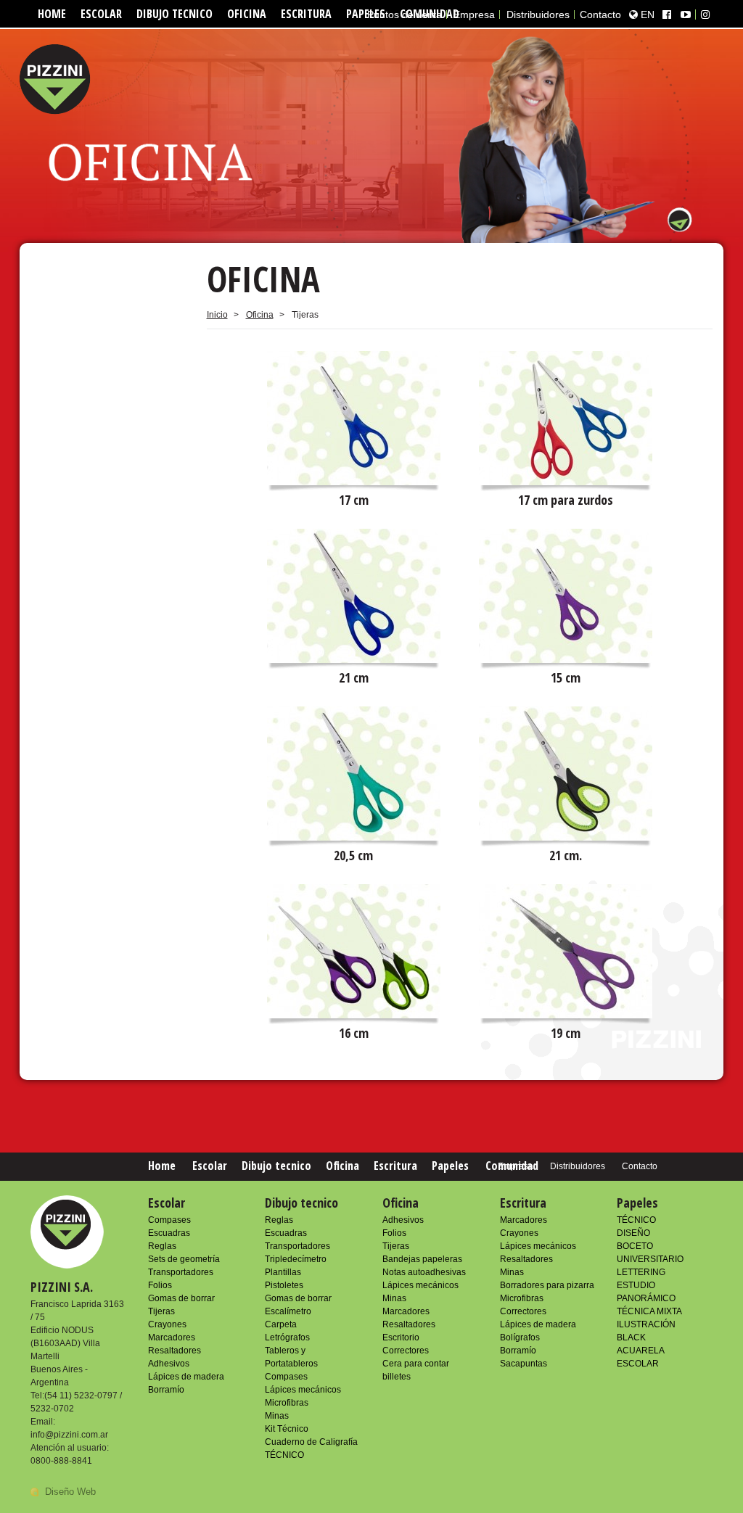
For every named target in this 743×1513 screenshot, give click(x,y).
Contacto (600, 14)
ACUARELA (641, 1350)
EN (646, 14)
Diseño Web (70, 1491)
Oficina (246, 14)
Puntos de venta (404, 14)
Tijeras (161, 1311)
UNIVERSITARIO (650, 1259)
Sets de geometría (184, 1259)
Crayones (167, 1324)
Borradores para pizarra (547, 1285)
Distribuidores (538, 14)
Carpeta (281, 1324)
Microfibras (286, 1403)
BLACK (631, 1337)
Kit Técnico (286, 1429)
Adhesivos (168, 1364)
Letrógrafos (287, 1337)
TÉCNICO (284, 1455)
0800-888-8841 (61, 1461)
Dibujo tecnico (174, 14)
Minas (277, 1416)
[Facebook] (667, 14)
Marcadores (171, 1337)
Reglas (162, 1246)
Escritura (306, 14)
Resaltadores (174, 1350)
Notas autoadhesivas (424, 1272)
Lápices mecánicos (303, 1390)
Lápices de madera (186, 1377)
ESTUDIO (636, 1285)
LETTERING (641, 1272)
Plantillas (283, 1272)
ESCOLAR (638, 1364)
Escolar (101, 14)
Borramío (166, 1390)
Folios (160, 1285)
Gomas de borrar (181, 1298)
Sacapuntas (523, 1364)
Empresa (474, 14)
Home (52, 14)
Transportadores (180, 1272)
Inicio (217, 315)
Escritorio (400, 1337)
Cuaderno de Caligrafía (311, 1442)
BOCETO (635, 1246)
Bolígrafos (520, 1337)
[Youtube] (685, 14)
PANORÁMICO (646, 1298)
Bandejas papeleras (422, 1259)
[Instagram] (705, 14)
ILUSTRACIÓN (646, 1324)
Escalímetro (288, 1311)
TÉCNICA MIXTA (649, 1311)
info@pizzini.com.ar (69, 1435)
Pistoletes (284, 1285)
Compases (169, 1220)
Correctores (405, 1350)
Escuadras (169, 1233)
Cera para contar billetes (415, 1370)
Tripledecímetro (296, 1259)
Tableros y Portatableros (291, 1357)
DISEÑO (633, 1233)
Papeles (450, 1165)
